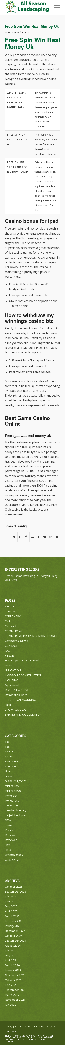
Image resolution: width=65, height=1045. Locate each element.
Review (9, 830)
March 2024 (12, 965)
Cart (7, 621)
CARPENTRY (13, 616)
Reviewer (11, 840)
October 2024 (14, 935)
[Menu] (55, 7)
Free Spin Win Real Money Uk (32, 26)
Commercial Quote (16, 641)
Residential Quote (16, 695)
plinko (8, 825)
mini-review (12, 786)
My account (12, 685)
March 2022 (12, 994)
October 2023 (14, 980)
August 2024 (13, 945)
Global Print (10, 1031)
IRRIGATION (13, 670)
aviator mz (11, 761)
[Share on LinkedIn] (33, 537)
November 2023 (15, 975)
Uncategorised (14, 854)
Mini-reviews (13, 790)
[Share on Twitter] (14, 537)
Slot (7, 845)
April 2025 (11, 911)
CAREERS (10, 611)
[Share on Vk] (45, 537)
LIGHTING (11, 680)
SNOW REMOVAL (15, 709)
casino (9, 776)
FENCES (10, 655)
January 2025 (13, 926)
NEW (8, 820)
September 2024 (15, 940)
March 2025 (12, 916)
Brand (8, 771)
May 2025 (11, 906)
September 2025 (15, 891)
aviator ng (11, 766)
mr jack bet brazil (15, 815)
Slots (8, 849)
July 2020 (10, 1004)
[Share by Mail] (57, 537)
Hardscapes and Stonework (22, 660)
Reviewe (10, 835)
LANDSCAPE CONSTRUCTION (23, 675)
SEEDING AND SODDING (20, 700)
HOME (9, 665)
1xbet (8, 756)
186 (7, 741)
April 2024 (11, 960)
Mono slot (11, 795)
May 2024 (11, 955)
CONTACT (11, 645)
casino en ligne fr (15, 781)
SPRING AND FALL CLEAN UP (23, 714)
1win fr (9, 751)
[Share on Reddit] (51, 537)
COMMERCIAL (13, 631)
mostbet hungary (15, 810)
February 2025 (14, 921)
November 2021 (15, 999)
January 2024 (13, 970)
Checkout (10, 626)
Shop (8, 704)
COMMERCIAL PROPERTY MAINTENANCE (31, 636)
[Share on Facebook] (8, 537)
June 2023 (11, 985)
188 (7, 746)
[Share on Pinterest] (26, 537)
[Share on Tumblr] (39, 537)
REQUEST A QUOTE (17, 690)
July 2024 (10, 950)
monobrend (12, 805)
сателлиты (12, 859)
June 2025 (11, 901)
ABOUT (9, 606)
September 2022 (15, 990)
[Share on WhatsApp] (20, 537)
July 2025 (10, 896)
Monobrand (12, 800)
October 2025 (14, 886)
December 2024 (15, 931)
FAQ (7, 650)
